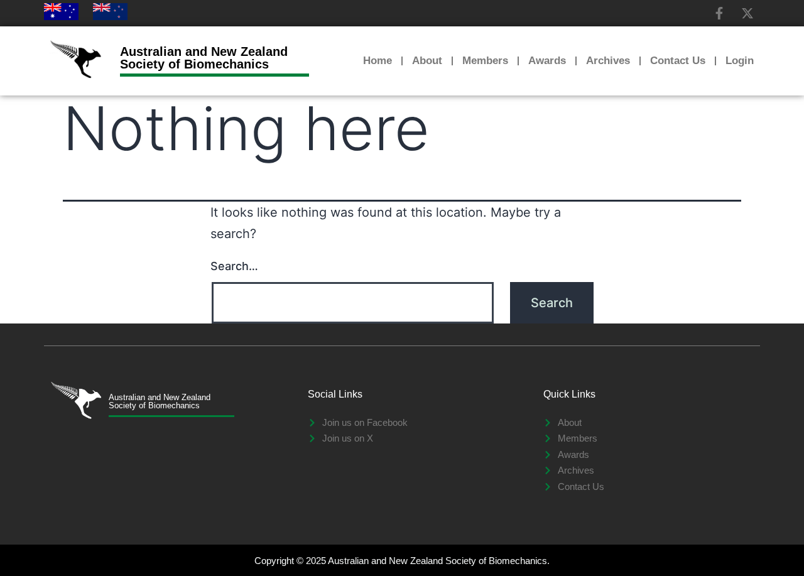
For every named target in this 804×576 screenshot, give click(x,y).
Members (485, 61)
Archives (608, 61)
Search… (234, 266)
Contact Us (677, 61)
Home (377, 61)
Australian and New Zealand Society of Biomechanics (204, 58)
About (427, 61)
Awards (547, 61)
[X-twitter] (747, 13)
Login (739, 61)
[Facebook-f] (719, 13)
